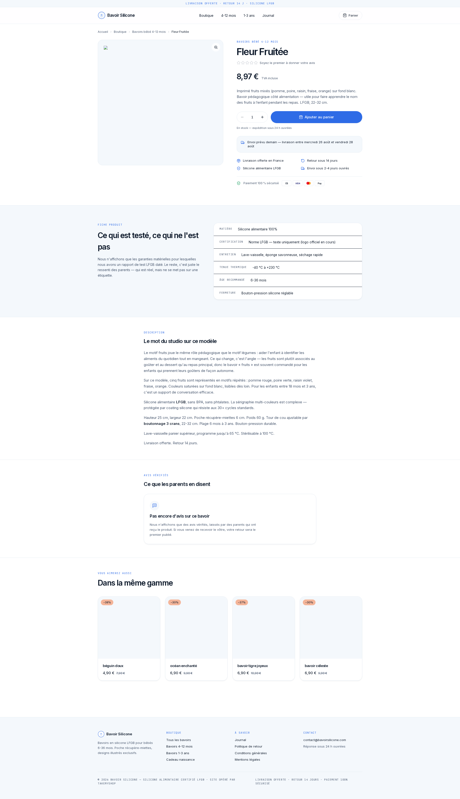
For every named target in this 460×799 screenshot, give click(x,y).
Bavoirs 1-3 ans (177, 753)
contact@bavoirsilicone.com (324, 740)
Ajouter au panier (319, 117)
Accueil (103, 32)
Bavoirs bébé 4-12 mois (149, 32)
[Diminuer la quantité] (242, 117)
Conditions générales (251, 753)
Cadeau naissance (180, 759)
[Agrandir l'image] (160, 102)
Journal (268, 15)
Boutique (206, 15)
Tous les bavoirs (178, 740)
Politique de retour (248, 746)
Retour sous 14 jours (322, 160)
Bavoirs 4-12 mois (179, 746)
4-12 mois (228, 15)
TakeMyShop (107, 783)
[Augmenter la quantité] (262, 117)
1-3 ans (249, 15)
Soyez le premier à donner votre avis (287, 63)
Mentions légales (247, 759)
